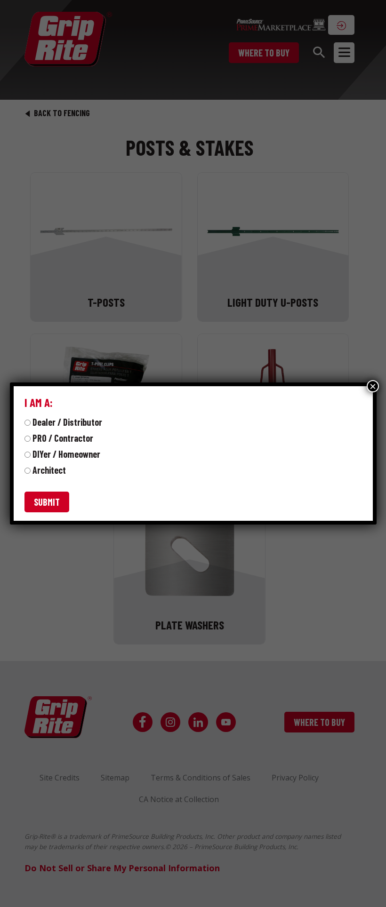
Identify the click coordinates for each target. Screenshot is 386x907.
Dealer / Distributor (67, 422)
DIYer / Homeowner (66, 454)
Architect (49, 470)
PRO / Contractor (62, 438)
